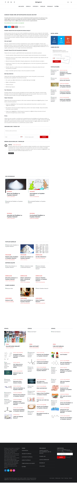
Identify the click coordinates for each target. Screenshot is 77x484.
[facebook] (5, 27)
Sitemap (66, 478)
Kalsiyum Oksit (9, 300)
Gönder (44, 136)
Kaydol (57, 61)
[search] (71, 2)
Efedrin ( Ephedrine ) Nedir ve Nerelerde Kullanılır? (25, 279)
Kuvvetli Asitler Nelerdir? (13, 346)
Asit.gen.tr (38, 2)
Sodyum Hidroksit (44, 459)
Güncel (28, 6)
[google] (11, 2)
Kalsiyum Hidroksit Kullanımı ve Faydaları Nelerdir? (41, 279)
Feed (62, 478)
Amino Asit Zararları (65, 80)
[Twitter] (8, 2)
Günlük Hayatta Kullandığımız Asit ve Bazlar (45, 452)
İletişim (57, 6)
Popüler (35, 6)
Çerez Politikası (26, 460)
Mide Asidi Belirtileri (42, 388)
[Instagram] (14, 2)
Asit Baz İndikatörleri (41, 256)
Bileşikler (42, 462)
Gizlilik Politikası (26, 453)
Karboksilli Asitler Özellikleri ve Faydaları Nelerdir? (19, 356)
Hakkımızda (25, 450)
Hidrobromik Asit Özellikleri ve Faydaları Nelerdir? (66, 411)
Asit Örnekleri (63, 354)
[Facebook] (5, 2)
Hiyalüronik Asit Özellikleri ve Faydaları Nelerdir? (66, 390)
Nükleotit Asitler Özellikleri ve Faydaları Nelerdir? (19, 403)
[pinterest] (12, 27)
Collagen (42, 466)
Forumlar (50, 6)
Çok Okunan (9, 191)
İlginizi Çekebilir (8, 298)
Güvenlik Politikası (27, 456)
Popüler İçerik (8, 254)
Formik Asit (42, 456)
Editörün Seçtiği (39, 254)
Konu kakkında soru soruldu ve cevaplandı (14, 23)
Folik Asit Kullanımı (58, 346)
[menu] (68, 2)
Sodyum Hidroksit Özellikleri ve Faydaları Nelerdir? (66, 371)
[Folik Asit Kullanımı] (62, 338)
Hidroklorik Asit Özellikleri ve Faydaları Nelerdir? (65, 74)
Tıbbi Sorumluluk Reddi (28, 463)
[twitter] (9, 27)
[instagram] (14, 470)
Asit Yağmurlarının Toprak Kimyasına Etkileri (18, 366)
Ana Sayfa (21, 6)
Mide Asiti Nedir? (34, 346)
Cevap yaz (11, 153)
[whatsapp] (16, 27)
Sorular (42, 6)
